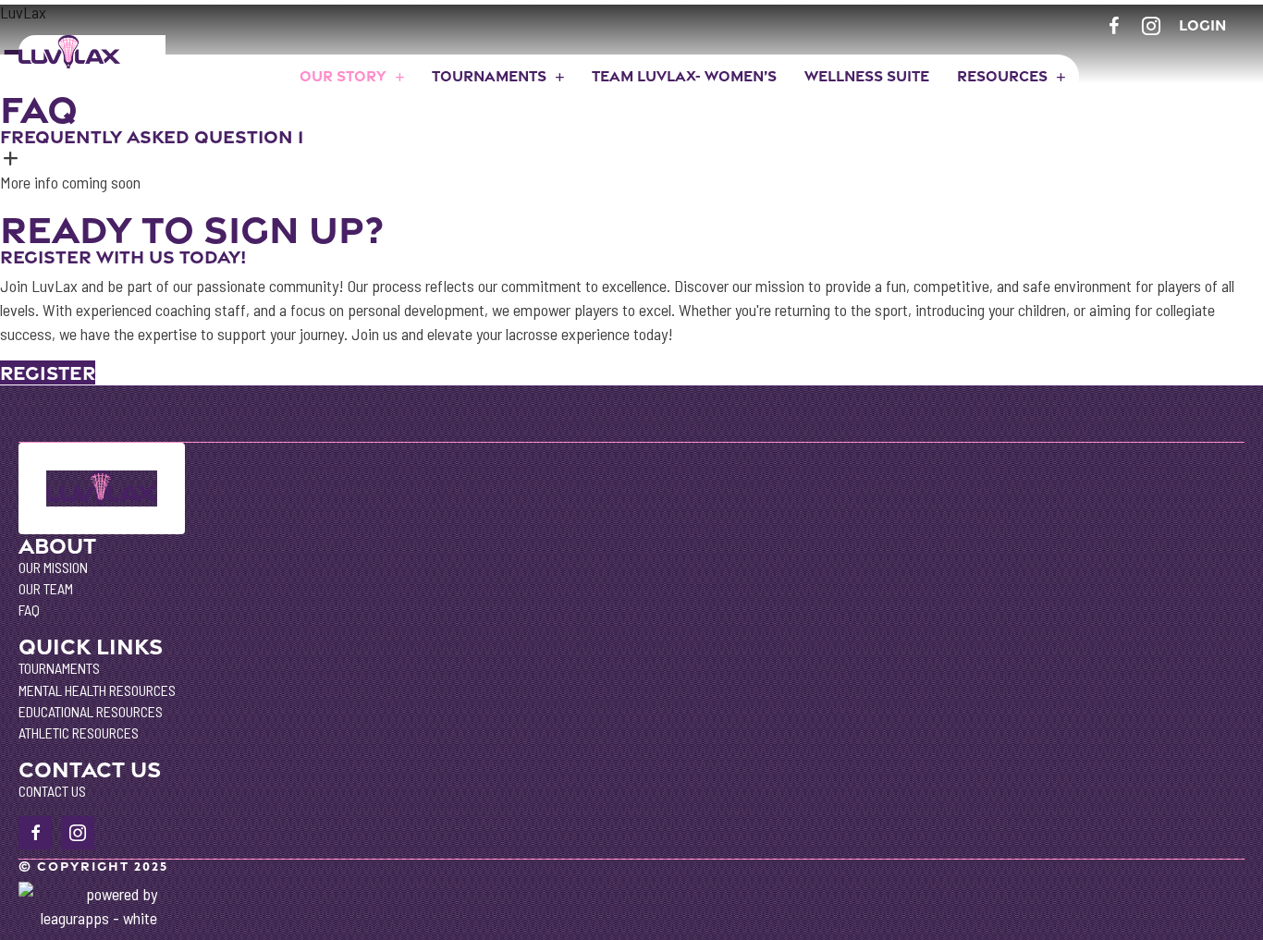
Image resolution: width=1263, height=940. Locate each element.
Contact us (52, 791)
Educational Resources (90, 711)
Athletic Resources (78, 732)
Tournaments (59, 668)
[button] (631, 149)
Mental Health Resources (97, 690)
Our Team (45, 588)
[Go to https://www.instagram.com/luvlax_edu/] (1151, 24)
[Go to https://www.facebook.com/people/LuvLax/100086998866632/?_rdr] (1114, 24)
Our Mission (53, 567)
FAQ (29, 609)
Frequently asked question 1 (151, 137)
